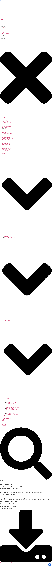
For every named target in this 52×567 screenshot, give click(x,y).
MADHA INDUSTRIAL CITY (11, 413)
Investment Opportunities (6, 418)
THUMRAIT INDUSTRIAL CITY (12, 412)
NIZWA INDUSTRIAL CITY (11, 402)
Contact (3, 423)
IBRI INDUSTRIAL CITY (10, 401)
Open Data (4, 419)
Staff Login (4, 424)
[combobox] (26, 39)
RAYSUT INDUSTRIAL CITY (11, 409)
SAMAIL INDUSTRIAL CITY (11, 403)
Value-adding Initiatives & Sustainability (11, 237)
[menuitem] (5, 563)
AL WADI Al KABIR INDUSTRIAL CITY (13, 407)
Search (1, 426)
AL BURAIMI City (9, 398)
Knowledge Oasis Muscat (8, 415)
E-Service (4, 425)
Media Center (4, 420)
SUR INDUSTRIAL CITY (10, 404)
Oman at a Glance (7, 236)
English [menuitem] (4, 565)
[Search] (1, 116)
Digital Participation (5, 421)
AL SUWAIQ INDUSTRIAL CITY (12, 414)
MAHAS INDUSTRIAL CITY (11, 408)
